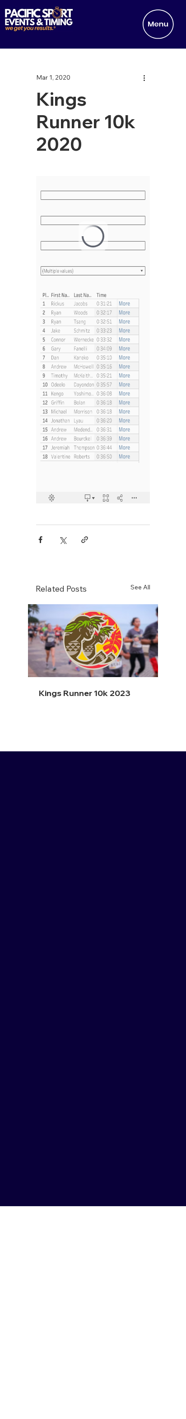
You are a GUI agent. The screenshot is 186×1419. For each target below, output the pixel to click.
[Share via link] (84, 539)
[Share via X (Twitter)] (62, 539)
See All (140, 587)
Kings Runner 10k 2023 (84, 693)
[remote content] (93, 339)
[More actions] (144, 77)
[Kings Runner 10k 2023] (93, 640)
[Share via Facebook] (40, 539)
